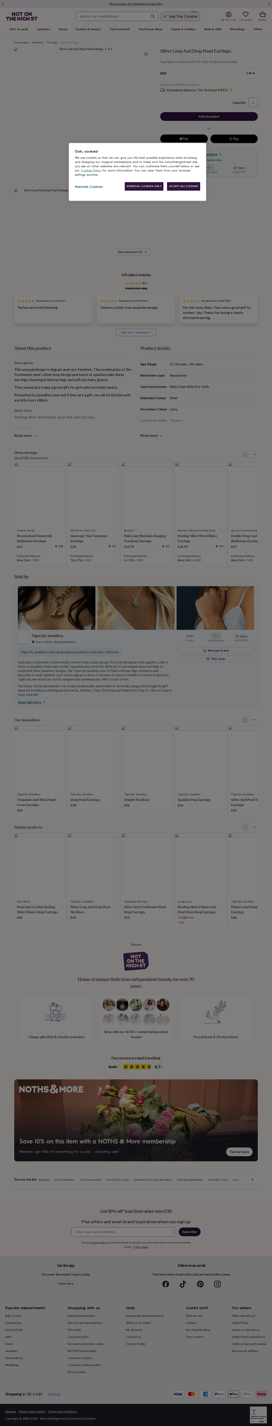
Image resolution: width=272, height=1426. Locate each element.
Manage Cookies (89, 186)
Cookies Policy (91, 170)
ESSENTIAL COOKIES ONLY (144, 186)
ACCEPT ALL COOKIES (183, 186)
